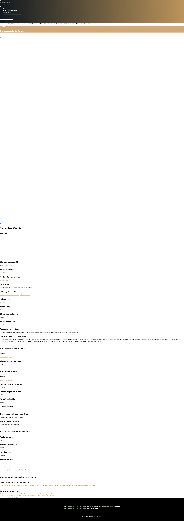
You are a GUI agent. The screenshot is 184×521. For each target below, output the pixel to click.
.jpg (7, 280)
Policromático (4, 357)
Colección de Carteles (18, 23)
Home (2, 23)
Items (9, 21)
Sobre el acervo (8, 9)
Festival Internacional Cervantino (9, 295)
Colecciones (6, 12)
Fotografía (3, 310)
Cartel (2, 462)
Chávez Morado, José (6, 380)
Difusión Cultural (25, 295)
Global (4, 21)
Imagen (2, 280)
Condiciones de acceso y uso (12, 14)
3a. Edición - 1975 (5, 302)
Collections (8, 23)
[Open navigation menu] (0, 6)
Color (10, 357)
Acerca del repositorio (10, 10)
